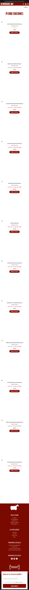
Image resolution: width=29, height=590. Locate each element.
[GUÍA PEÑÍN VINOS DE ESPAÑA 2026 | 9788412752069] (14, 22)
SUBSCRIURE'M (14, 586)
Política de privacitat (14, 550)
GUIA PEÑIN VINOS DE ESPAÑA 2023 (14, 382)
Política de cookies (14, 548)
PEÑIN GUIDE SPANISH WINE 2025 (14, 63)
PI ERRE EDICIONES (14, 25)
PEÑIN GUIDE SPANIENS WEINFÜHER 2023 (14, 342)
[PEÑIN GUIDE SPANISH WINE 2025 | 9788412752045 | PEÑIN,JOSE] (14, 62)
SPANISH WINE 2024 (14, 223)
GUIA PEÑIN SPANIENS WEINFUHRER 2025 (14, 103)
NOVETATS (14, 521)
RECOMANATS (14, 519)
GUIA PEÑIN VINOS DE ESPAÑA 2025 (14, 143)
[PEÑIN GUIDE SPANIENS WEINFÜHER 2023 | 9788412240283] (14, 340)
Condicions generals (14, 545)
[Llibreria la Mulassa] (7, 3)
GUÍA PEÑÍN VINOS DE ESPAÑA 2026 (14, 24)
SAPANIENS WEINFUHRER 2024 (14, 183)
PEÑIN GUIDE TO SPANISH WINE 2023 (14, 302)
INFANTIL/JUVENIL (14, 522)
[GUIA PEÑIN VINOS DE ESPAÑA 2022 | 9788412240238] (14, 460)
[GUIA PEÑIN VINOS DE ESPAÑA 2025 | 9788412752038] (14, 141)
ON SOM (15, 533)
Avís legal (14, 546)
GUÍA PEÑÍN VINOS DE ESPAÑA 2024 (14, 263)
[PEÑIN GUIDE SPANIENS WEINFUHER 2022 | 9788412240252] (14, 420)
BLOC (14, 537)
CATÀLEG (14, 517)
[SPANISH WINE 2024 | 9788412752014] (14, 221)
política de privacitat (18, 582)
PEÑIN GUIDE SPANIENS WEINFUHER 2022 (14, 422)
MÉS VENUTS (14, 524)
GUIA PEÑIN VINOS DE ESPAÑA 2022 (14, 462)
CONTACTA (14, 535)
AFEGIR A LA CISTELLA (14, 32)
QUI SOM (14, 532)
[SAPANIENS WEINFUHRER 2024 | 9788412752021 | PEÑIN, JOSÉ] (14, 181)
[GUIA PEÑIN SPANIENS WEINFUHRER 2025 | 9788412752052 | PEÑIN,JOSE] (14, 101)
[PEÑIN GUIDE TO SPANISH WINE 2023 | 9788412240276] (14, 301)
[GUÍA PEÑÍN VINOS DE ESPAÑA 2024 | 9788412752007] (14, 261)
